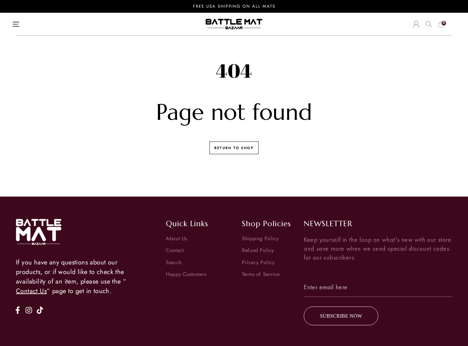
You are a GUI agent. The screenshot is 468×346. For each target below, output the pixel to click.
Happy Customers (186, 274)
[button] (429, 24)
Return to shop (234, 147)
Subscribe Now (341, 316)
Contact (175, 250)
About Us (176, 238)
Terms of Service (261, 274)
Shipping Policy (260, 238)
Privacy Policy (258, 262)
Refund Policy (258, 250)
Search (174, 262)
